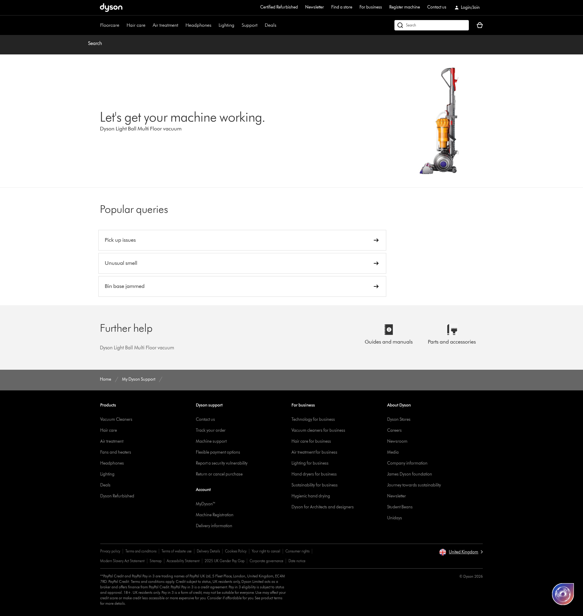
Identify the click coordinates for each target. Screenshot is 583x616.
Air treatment (165, 25)
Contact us (436, 7)
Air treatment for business (314, 452)
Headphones (198, 25)
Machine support (211, 441)
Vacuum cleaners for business (318, 430)
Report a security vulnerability (221, 463)
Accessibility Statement (183, 561)
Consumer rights (297, 551)
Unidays (394, 518)
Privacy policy (110, 551)
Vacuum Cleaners (116, 419)
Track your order (211, 430)
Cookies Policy (236, 551)
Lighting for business (310, 463)
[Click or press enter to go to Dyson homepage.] (111, 7)
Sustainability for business (315, 485)
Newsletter (314, 7)
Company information (407, 463)
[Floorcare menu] (122, 25)
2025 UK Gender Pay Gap (224, 561)
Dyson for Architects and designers (323, 507)
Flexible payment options (218, 452)
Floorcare (109, 25)
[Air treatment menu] (181, 25)
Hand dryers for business (314, 474)
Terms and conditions (140, 551)
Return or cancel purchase (219, 474)
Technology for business (313, 419)
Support (249, 25)
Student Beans (400, 507)
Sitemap (156, 561)
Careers (394, 430)
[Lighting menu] (237, 25)
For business (371, 7)
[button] (461, 552)
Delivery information (214, 525)
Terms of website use (177, 551)
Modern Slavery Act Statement (122, 561)
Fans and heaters (115, 452)
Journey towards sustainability (414, 485)
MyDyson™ (206, 504)
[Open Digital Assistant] (563, 594)
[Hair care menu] (148, 25)
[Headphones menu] (214, 25)
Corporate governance (266, 561)
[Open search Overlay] (431, 25)
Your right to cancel (266, 551)
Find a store (341, 7)
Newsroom (397, 441)
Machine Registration (215, 514)
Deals (270, 25)
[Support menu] (260, 25)
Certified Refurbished (279, 7)
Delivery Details (208, 551)
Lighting (226, 25)
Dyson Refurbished (117, 496)
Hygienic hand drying (311, 496)
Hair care (136, 25)
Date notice (296, 561)
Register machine (404, 7)
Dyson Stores (399, 419)
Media (393, 452)
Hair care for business (311, 441)
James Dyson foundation (409, 474)
